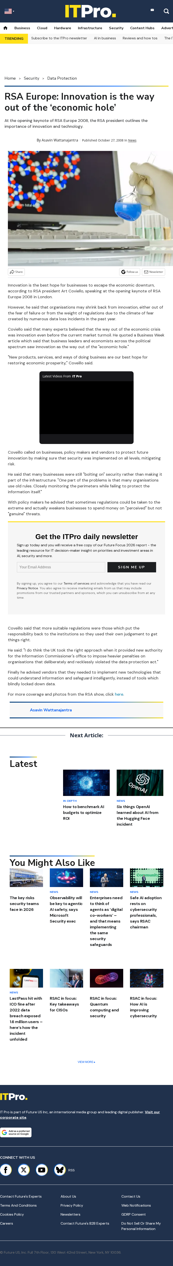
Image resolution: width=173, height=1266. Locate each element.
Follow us (132, 272)
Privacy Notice (27, 588)
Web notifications (136, 1205)
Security (116, 28)
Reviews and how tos (140, 38)
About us (68, 1196)
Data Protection (62, 78)
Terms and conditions (18, 1205)
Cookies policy (12, 1214)
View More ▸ (86, 1062)
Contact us (130, 1196)
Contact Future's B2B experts (85, 1223)
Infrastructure (90, 28)
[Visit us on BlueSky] (57, 1170)
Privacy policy (72, 1205)
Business (22, 28)
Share (19, 272)
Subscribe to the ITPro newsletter (59, 38)
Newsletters (70, 1214)
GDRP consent (133, 1214)
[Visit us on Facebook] (5, 1170)
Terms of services (77, 583)
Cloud (42, 28)
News (132, 140)
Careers (6, 1223)
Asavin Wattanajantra (60, 140)
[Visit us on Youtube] (41, 1170)
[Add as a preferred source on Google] (16, 1132)
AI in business (105, 38)
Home (10, 78)
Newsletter (156, 272)
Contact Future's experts (21, 1196)
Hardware (62, 28)
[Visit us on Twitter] (23, 1170)
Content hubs (142, 28)
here (119, 694)
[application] (86, 407)
